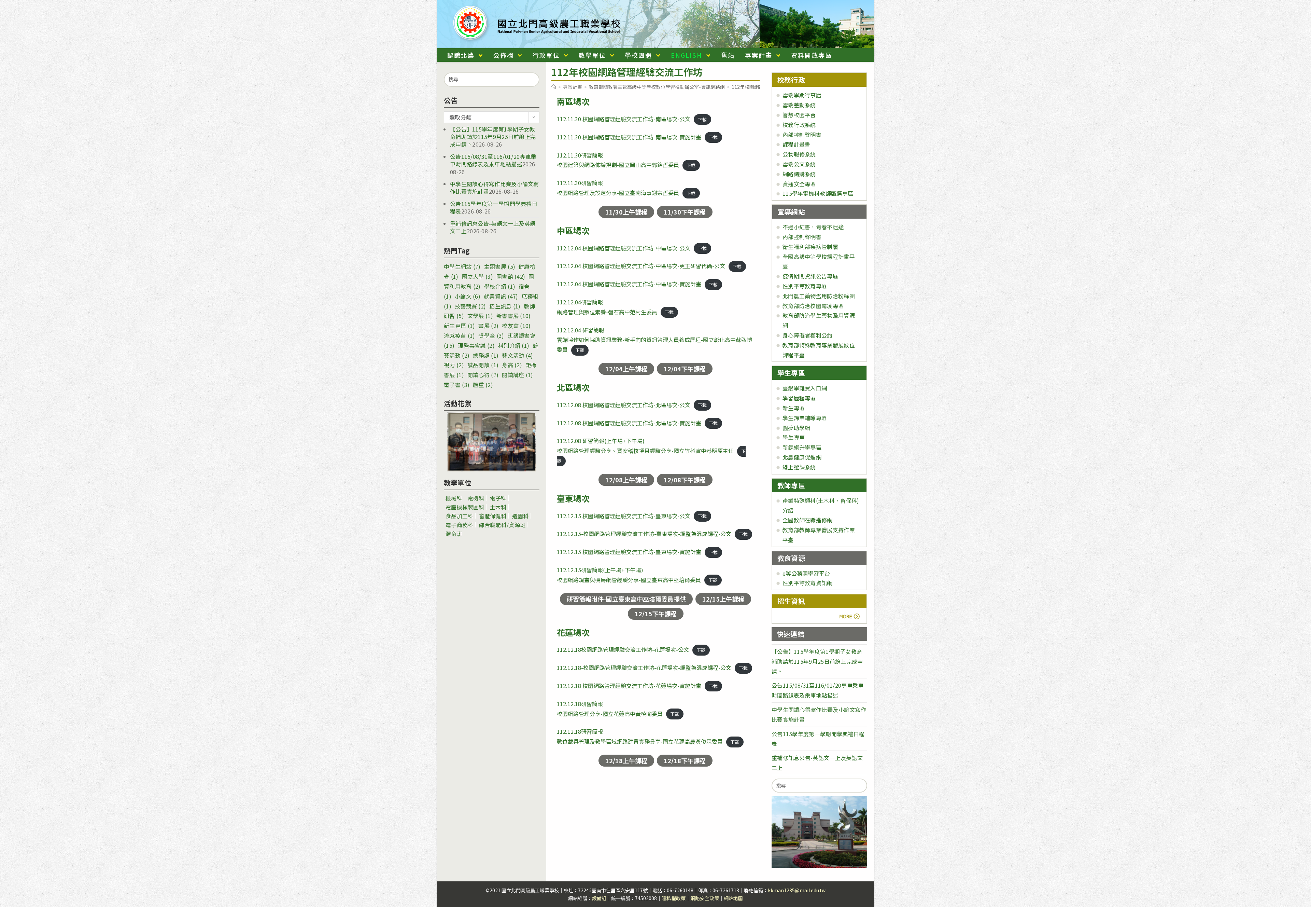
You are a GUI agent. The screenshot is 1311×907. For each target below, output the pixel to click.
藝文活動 (517, 355)
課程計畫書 (796, 144)
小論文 (467, 296)
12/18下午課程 (685, 760)
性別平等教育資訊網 (808, 583)
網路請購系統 (799, 174)
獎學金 (491, 335)
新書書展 (513, 316)
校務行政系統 (799, 125)
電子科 (498, 498)
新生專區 (459, 325)
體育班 (454, 534)
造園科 (520, 516)
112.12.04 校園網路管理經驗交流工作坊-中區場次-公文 (623, 248)
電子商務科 (460, 525)
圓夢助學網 (796, 428)
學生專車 (794, 437)
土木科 (498, 507)
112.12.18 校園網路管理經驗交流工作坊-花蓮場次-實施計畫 (629, 686)
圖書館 (510, 276)
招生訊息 (504, 306)
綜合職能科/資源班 (502, 525)
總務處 (485, 355)
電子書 (456, 385)
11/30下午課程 (685, 211)
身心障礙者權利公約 (808, 335)
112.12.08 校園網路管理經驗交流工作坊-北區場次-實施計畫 (629, 423)
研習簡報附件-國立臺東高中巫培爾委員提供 (626, 598)
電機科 (476, 498)
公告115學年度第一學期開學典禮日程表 (493, 207)
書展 (488, 325)
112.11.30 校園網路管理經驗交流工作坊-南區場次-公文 (623, 119)
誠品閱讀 (482, 365)
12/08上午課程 (626, 479)
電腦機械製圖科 (465, 507)
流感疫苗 (459, 335)
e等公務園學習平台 (806, 573)
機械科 (454, 498)
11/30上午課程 (626, 211)
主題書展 (499, 266)
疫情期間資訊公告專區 (810, 276)
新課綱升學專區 (802, 447)
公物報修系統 (799, 154)
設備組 (599, 898)
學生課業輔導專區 (805, 418)
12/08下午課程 (685, 479)
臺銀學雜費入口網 (805, 388)
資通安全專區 (799, 184)
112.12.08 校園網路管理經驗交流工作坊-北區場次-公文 (623, 405)
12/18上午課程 (626, 760)
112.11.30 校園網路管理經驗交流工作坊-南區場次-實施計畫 (629, 137)
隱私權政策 (674, 898)
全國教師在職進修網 (808, 520)
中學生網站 (462, 266)
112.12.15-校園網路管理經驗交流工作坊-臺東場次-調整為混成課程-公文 (644, 534)
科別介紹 (513, 345)
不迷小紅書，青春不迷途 (813, 227)
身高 (512, 365)
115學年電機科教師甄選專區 (818, 193)
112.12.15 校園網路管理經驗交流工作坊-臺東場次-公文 (623, 516)
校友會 (516, 325)
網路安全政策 (704, 898)
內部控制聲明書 (802, 134)
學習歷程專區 (799, 398)
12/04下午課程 (685, 368)
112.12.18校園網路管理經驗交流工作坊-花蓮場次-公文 (623, 649)
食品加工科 (460, 516)
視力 (454, 365)
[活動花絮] (491, 441)
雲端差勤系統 (799, 105)
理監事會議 (476, 345)
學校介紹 (499, 286)
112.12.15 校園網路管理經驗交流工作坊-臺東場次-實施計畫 (629, 552)
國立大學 (477, 276)
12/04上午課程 (626, 368)
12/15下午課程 (656, 613)
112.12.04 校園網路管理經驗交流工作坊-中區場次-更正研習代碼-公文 (641, 266)
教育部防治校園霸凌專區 (813, 306)
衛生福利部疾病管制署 (810, 247)
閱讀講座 (517, 375)
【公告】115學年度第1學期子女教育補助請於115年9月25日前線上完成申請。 (493, 137)
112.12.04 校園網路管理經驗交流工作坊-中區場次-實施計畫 (629, 284)
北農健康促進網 (802, 457)
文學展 (480, 316)
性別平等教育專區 (805, 286)
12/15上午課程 (723, 598)
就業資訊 (501, 296)
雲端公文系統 (799, 164)
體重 (483, 385)
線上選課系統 (799, 467)
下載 (702, 119)
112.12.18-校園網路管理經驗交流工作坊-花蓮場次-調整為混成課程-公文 (644, 667)
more (796, 616)
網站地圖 (733, 898)
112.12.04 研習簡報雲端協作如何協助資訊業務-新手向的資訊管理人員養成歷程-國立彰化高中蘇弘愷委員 (654, 340)
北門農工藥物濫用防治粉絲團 (819, 296)
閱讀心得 (482, 375)
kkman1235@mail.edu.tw (797, 890)
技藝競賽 (470, 306)
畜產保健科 (493, 516)
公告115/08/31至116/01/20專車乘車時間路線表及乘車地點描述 (493, 160)
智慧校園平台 (799, 115)
